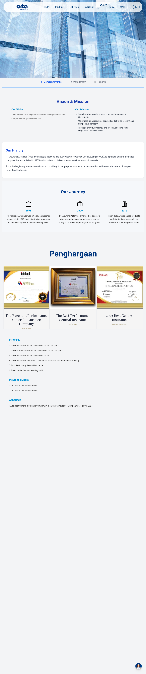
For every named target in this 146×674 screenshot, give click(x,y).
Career (124, 7)
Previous (10, 297)
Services (74, 7)
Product (60, 7)
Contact (89, 7)
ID (136, 7)
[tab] (51, 82)
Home (47, 7)
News (112, 7)
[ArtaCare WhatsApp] (138, 666)
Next (135, 297)
